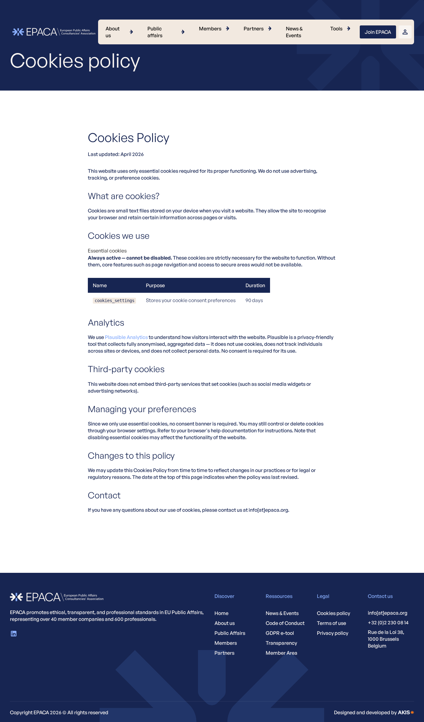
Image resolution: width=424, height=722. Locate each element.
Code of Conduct (285, 623)
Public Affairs (229, 633)
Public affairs (154, 31)
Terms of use (331, 623)
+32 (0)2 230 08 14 (388, 622)
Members (210, 28)
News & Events (294, 31)
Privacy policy (332, 633)
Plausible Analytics (126, 337)
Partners (254, 28)
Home (221, 613)
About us (113, 31)
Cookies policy (333, 613)
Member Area (281, 653)
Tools (336, 28)
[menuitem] (120, 32)
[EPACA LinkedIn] (13, 633)
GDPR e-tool (280, 633)
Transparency (281, 643)
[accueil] (406, 712)
